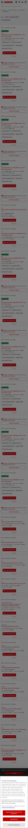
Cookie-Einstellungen (14, 825)
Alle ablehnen (14, 819)
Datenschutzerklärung (8, 807)
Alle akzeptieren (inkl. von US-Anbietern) (14, 812)
